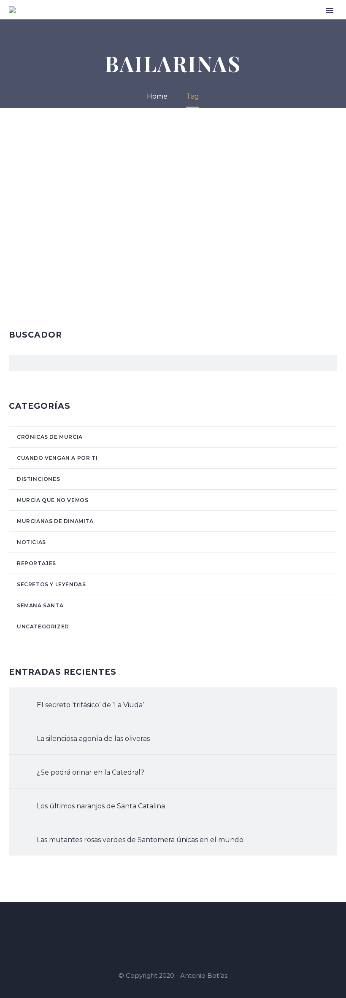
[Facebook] (162, 925)
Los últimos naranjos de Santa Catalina (101, 806)
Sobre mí (110, 22)
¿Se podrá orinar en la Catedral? (90, 772)
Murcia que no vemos (52, 500)
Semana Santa (40, 605)
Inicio (82, 22)
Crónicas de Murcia (243, 22)
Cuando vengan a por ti (168, 22)
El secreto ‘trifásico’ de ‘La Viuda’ (90, 705)
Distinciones (38, 479)
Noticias (294, 22)
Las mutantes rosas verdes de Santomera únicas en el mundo (140, 840)
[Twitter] (184, 925)
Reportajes (36, 563)
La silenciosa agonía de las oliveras (93, 739)
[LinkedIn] (173, 925)
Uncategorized (43, 626)
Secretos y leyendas (51, 584)
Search (328, 363)
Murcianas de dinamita (55, 521)
